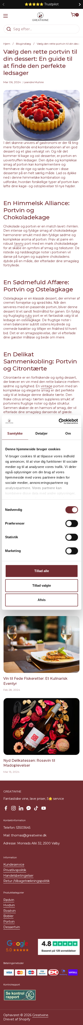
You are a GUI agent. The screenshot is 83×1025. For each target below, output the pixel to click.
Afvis (42, 600)
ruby (28, 316)
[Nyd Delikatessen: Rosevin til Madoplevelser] (41, 726)
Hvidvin (9, 905)
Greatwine (40, 1015)
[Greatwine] (40, 16)
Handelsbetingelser (18, 876)
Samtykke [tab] (15, 433)
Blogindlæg (23, 43)
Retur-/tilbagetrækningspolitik (26, 881)
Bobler (8, 916)
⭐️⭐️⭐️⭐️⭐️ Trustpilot (42, 4)
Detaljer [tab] (41, 433)
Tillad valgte (41, 585)
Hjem (6, 43)
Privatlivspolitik (14, 870)
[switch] (71, 523)
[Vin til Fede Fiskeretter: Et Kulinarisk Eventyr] (41, 644)
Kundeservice (13, 865)
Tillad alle (41, 571)
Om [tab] (68, 433)
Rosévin (9, 911)
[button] (75, 16)
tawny (19, 244)
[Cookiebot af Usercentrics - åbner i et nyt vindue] (59, 421)
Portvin (9, 922)
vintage (46, 386)
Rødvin (8, 900)
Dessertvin (11, 927)
